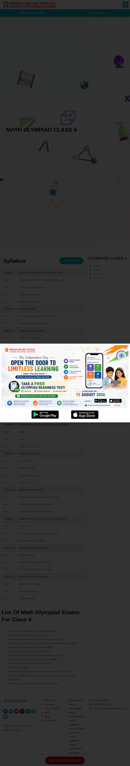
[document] (65, 383)
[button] (125, 348)
